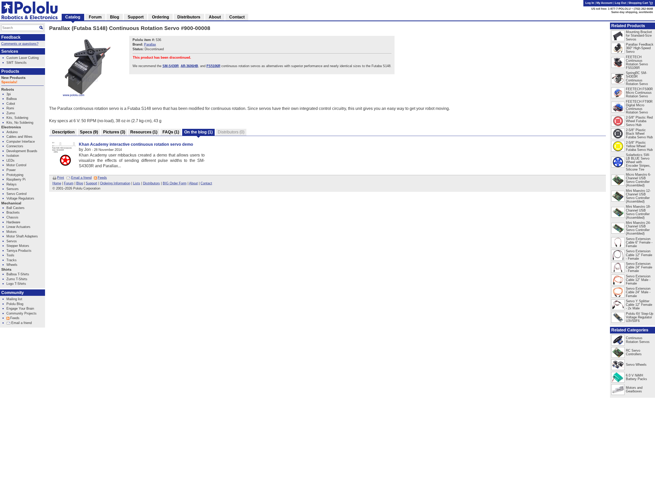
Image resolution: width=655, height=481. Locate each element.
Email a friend (81, 178)
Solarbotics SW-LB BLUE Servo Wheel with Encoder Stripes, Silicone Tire (638, 162)
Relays (11, 184)
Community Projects (21, 313)
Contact (206, 183)
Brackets (13, 212)
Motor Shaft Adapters (22, 236)
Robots (7, 89)
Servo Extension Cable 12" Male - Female (638, 279)
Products (10, 71)
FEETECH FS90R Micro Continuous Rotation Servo (639, 92)
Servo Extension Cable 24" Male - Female (638, 292)
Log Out (620, 2)
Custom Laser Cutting (22, 58)
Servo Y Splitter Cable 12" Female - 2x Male (639, 304)
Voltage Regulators (20, 198)
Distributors (151, 183)
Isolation (12, 156)
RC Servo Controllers (634, 352)
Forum (68, 183)
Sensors (12, 189)
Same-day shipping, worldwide (632, 12)
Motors (11, 232)
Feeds (102, 178)
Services (9, 51)
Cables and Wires (19, 137)
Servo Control (16, 194)
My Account (604, 2)
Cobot (10, 104)
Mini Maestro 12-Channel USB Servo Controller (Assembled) (638, 196)
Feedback (10, 37)
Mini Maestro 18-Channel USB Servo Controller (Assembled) (638, 212)
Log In (589, 2)
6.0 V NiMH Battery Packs (636, 377)
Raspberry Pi (16, 179)
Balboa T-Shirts (17, 274)
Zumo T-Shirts (16, 279)
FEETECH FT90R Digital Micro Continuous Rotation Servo (639, 107)
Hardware (13, 222)
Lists (136, 183)
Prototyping (14, 175)
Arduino (12, 132)
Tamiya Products (18, 251)
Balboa (11, 99)
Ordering (160, 17)
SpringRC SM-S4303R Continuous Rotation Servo (637, 78)
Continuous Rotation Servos (638, 339)
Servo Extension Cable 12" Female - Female (639, 254)
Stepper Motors (17, 246)
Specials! (9, 82)
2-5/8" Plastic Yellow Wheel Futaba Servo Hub (639, 146)
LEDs (10, 160)
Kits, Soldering (17, 118)
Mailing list (14, 299)
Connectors (14, 146)
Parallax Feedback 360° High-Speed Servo (639, 48)
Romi (10, 108)
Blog (79, 183)
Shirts (6, 269)
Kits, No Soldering (19, 122)
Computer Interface (20, 141)
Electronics (11, 127)
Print (60, 178)
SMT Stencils (16, 63)
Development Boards (21, 151)
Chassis (12, 217)
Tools (10, 255)
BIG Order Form (175, 183)
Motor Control (16, 165)
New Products (13, 78)
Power (11, 170)
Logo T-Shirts (16, 284)
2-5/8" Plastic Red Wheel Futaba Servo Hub (639, 121)
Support (91, 183)
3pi (8, 94)
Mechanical (11, 203)
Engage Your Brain (20, 308)
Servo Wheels (636, 365)
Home (56, 183)
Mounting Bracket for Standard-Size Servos (639, 35)
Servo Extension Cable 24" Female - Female (639, 267)
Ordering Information (115, 183)
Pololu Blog (14, 304)
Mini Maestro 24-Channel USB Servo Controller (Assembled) (638, 228)
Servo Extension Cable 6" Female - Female (639, 242)
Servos (11, 241)
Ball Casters (15, 208)
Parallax (150, 44)
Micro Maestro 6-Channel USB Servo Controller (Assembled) (638, 180)
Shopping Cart (638, 2)
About (193, 183)
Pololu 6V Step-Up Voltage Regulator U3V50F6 (639, 317)
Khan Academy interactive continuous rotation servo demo (136, 144)
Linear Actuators (18, 227)
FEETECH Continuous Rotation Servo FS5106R (637, 62)
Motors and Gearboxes (634, 389)
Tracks (11, 260)
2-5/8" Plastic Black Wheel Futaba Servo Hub (639, 133)
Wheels (11, 265)
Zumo (10, 113)
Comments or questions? (19, 44)
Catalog (72, 17)
